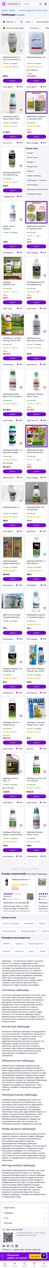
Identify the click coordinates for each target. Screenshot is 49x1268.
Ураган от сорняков (11, 923)
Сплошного (34, 28)
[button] (12, 81)
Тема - (12, 1229)
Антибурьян (29, 923)
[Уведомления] (46, 4)
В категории (13, 4)
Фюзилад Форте (9, 931)
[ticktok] (16, 1246)
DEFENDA (6, 951)
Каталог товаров (8, 10)
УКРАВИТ (6, 943)
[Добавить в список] (21, 51)
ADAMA (43, 951)
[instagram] (12, 1246)
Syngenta (19, 943)
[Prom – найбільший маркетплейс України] (4, 4)
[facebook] (8, 1246)
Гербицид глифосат (29, 931)
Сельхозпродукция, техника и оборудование (34, 10)
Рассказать (35, 1256)
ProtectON (19, 951)
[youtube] (3, 1246)
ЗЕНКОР (42, 923)
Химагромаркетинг (36, 943)
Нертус (31, 951)
